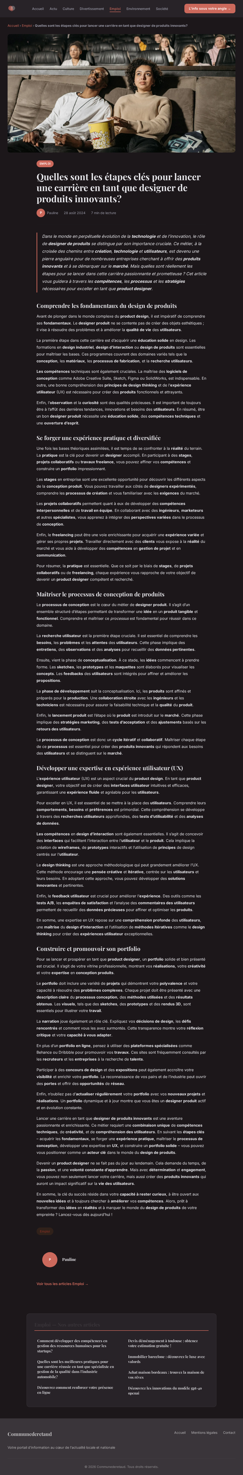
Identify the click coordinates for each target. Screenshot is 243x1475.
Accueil (38, 8)
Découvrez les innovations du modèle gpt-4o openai (165, 1390)
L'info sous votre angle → (210, 8)
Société (162, 8)
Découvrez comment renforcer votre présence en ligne (75, 1390)
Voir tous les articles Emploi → (63, 1284)
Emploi (115, 8)
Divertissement (92, 8)
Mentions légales (204, 1432)
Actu (53, 8)
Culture (68, 8)
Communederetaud (30, 1433)
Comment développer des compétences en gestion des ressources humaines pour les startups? (72, 1345)
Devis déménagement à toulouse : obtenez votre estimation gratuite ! (163, 1343)
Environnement (138, 8)
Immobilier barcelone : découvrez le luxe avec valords (166, 1359)
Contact (229, 1432)
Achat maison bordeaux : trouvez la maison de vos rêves (166, 1375)
